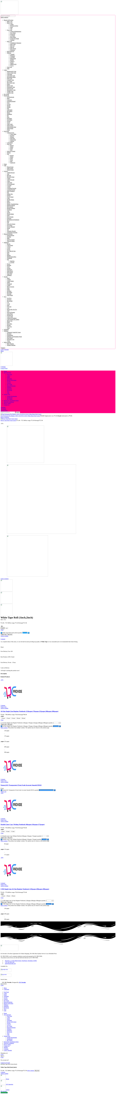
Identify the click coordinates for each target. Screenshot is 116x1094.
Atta (8, 174)
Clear (2, 630)
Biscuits (9, 175)
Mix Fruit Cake (11, 82)
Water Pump (10, 128)
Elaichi (8, 195)
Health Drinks (10, 199)
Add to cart (3, 634)
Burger (12, 145)
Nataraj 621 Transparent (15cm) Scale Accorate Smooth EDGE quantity (20, 790)
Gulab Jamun (10, 281)
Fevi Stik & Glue (11, 251)
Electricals (6, 95)
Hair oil (12, 47)
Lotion (11, 24)
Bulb (8, 98)
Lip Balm (12, 35)
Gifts (5, 165)
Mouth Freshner (11, 208)
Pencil (8, 264)
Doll (8, 305)
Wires (8, 130)
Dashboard (9, 397)
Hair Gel (12, 45)
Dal (8, 192)
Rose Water (13, 37)
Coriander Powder (11, 188)
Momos (12, 137)
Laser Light (10, 316)
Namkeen (9, 209)
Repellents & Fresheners (13, 219)
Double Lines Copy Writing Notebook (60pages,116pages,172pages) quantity (22, 836)
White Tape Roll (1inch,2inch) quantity (12, 632)
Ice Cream (9, 81)
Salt (8, 222)
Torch (8, 122)
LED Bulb (9, 110)
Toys (5, 296)
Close (2, 985)
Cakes (5, 70)
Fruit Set (9, 306)
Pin (8, 115)
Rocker (9, 325)
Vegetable (6, 329)
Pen (8, 259)
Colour (8, 246)
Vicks (8, 341)
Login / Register (8, 1050)
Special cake (10, 88)
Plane (8, 322)
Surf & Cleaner (11, 239)
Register (9, 265)
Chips (8, 181)
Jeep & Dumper (11, 312)
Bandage (9, 333)
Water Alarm (10, 125)
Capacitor (9, 100)
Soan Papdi (10, 295)
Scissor (9, 268)
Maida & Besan (11, 205)
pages (2, 716)
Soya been (9, 225)
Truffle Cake (10, 91)
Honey (8, 202)
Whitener (9, 275)
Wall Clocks (10, 168)
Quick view (3, 706)
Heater (8, 105)
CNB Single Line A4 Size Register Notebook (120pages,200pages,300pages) (25, 889)
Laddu (8, 285)
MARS (12, 60)
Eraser (8, 249)
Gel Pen (12, 262)
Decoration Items (11, 77)
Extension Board (11, 101)
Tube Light (10, 124)
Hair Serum (13, 48)
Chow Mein (13, 134)
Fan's (8, 102)
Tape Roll (9, 274)
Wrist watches (7, 342)
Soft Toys (9, 326)
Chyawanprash (11, 184)
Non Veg (9, 144)
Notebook (9, 258)
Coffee (8, 187)
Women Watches (11, 345)
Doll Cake (9, 78)
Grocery (6, 171)
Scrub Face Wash (14, 38)
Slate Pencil (10, 271)
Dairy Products (11, 191)
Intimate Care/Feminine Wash (14, 336)
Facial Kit (12, 34)
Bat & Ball (9, 301)
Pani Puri (12, 138)
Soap (11, 27)
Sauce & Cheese (11, 151)
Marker (9, 255)
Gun (8, 308)
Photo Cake (10, 85)
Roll (11, 150)
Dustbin (9, 236)
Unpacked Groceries (12, 232)
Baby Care (9, 21)
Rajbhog (9, 291)
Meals (11, 147)
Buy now (10, 634)
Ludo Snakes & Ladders (13, 319)
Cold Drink (10, 142)
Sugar (8, 228)
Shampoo (12, 50)
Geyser (9, 104)
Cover (8, 248)
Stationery (6, 242)
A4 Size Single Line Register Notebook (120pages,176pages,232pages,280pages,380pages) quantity (27, 722)
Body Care (9, 23)
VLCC (12, 65)
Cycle (8, 304)
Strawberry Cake (11, 90)
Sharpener (9, 269)
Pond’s (12, 63)
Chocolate (9, 74)
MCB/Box (9, 111)
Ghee (8, 198)
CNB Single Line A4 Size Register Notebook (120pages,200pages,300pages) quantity (24, 900)
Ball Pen (12, 261)
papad (8, 212)
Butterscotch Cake (11, 71)
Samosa (12, 141)
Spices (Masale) (11, 227)
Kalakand (9, 284)
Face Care (9, 30)
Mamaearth (13, 58)
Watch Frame (10, 169)
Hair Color (13, 44)
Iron (8, 108)
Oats (8, 211)
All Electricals (10, 97)
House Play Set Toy (12, 309)
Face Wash (13, 33)
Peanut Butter (10, 214)
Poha (8, 215)
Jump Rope (10, 313)
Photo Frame (10, 167)
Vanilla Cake (10, 92)
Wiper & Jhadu (11, 241)
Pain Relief (10, 338)
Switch (8, 121)
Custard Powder (11, 189)
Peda (8, 288)
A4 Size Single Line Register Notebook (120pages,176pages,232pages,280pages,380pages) (29, 711)
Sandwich (12, 162)
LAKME (12, 57)
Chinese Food (10, 132)
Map (8, 254)
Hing (8, 201)
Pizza (11, 148)
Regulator (9, 118)
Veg (8, 154)
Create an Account (5, 1062)
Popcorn (9, 218)
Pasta (11, 158)
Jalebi (8, 282)
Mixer (8, 112)
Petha (8, 289)
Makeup (9, 53)
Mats (8, 238)
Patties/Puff (13, 140)
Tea (8, 229)
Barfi (8, 278)
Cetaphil (12, 54)
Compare (6, 1049)
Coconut (9, 185)
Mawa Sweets (10, 286)
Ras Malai (9, 292)
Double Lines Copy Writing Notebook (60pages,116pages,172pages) (23, 824)
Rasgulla (9, 294)
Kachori (12, 135)
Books (8, 244)
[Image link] (9, 950)
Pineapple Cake (11, 87)
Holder (8, 107)
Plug (8, 117)
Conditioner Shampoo (15, 43)
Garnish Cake (10, 80)
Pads (8, 68)
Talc (11, 28)
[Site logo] (9, 14)
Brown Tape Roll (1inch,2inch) (9, 420)
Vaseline (12, 40)
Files (8, 252)
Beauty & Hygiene (8, 20)
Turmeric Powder (11, 231)
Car (8, 302)
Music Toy (9, 321)
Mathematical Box (11, 256)
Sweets (5, 276)
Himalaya (12, 55)
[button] (3, 791)
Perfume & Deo (14, 25)
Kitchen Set (10, 315)
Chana (8, 178)
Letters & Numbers (12, 318)
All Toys (9, 299)
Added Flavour (11, 172)
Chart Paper (10, 245)
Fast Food (6, 131)
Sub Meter (9, 120)
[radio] (2, 628)
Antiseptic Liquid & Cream (14, 332)
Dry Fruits (6, 94)
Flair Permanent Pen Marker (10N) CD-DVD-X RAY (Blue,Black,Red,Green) (20, 416)
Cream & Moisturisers (15, 31)
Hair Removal (10, 51)
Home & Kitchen (8, 234)
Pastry (8, 84)
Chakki (9, 279)
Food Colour (10, 197)
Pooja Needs (10, 217)
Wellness (6, 331)
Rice (8, 221)
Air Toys (9, 298)
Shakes (9, 152)
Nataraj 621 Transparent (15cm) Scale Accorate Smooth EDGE (21, 785)
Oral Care (9, 67)
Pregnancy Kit (10, 339)
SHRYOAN (13, 64)
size (2, 626)
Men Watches (10, 343)
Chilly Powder (10, 179)
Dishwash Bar (10, 235)
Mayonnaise (10, 207)
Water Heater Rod (11, 127)
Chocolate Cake (11, 75)
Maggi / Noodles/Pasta (12, 204)
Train (8, 328)
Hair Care (9, 41)
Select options (30, 1070)
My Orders (9, 399)
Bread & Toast (10, 177)
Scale (8, 266)
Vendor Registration (12, 396)
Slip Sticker (10, 272)
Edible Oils (10, 194)
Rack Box (9, 323)
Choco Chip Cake (11, 73)
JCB (8, 311)
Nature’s (12, 61)
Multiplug (9, 114)
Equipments (10, 335)
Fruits (5, 164)
